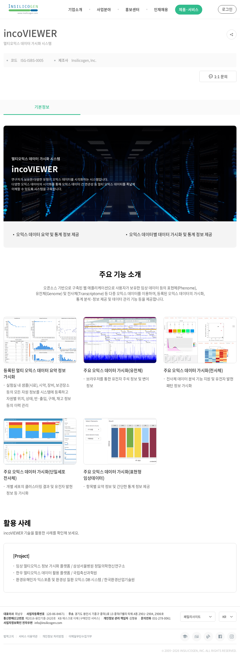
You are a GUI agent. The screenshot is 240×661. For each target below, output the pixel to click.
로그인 (227, 9)
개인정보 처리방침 (53, 636)
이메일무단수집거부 (80, 636)
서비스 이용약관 (28, 636)
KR (224, 616)
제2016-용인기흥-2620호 (40, 618)
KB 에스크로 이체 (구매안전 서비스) (79, 618)
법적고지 (9, 636)
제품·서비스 (189, 9)
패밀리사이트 (192, 616)
